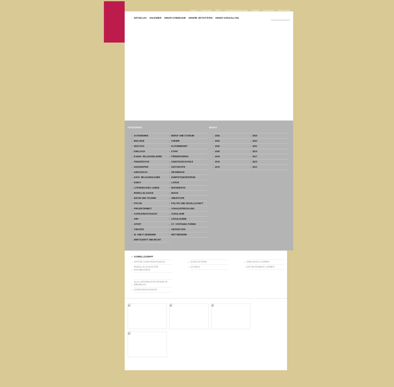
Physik (138, 203)
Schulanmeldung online (236, 10)
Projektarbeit (143, 209)
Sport (137, 224)
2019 (255, 151)
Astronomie (141, 136)
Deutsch (139, 146)
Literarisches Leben (146, 188)
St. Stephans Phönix (183, 224)
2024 (217, 141)
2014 (217, 167)
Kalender (155, 18)
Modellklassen (143, 193)
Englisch (139, 151)
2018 (217, 157)
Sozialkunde (179, 219)
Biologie (139, 141)
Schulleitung (198, 262)
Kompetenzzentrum (183, 177)
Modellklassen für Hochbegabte (146, 268)
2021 (255, 146)
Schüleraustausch (145, 214)
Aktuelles (140, 18)
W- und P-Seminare (145, 235)
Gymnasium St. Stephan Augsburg (114, 22)
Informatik (178, 172)
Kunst (137, 183)
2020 (217, 151)
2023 (255, 141)
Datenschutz (284, 10)
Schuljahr (177, 214)
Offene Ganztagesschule (149, 262)
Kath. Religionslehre (147, 177)
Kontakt (255, 10)
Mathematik (178, 188)
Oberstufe (178, 198)
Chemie (175, 141)
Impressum (268, 10)
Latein (175, 183)
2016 (217, 162)
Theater (139, 229)
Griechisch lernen (257, 262)
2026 (217, 136)
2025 (255, 136)
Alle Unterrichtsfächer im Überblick (150, 283)
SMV (136, 219)
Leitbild (195, 267)
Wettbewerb (179, 235)
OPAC (218, 10)
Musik (174, 193)
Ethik (174, 151)
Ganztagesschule (182, 162)
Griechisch (140, 172)
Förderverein (179, 157)
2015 (255, 162)
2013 (255, 167)
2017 (255, 157)
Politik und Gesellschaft (187, 203)
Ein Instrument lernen (260, 267)
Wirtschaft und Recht (147, 240)
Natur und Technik (145, 198)
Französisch (141, 162)
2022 (217, 146)
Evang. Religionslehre (148, 157)
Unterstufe (178, 229)
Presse (193, 10)
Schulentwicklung (182, 209)
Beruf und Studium (182, 136)
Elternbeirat (179, 146)
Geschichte (178, 167)
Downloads (206, 10)
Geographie (141, 167)
